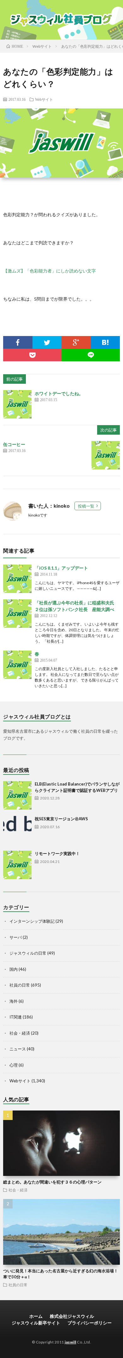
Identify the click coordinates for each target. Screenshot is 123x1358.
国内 (13, 969)
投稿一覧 (86, 506)
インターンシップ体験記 (32, 921)
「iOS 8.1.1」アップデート (61, 568)
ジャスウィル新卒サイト (36, 1322)
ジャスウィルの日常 (27, 953)
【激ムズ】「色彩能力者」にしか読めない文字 (49, 270)
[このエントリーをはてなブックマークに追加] (105, 342)
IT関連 (15, 1016)
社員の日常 (19, 985)
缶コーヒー (14, 444)
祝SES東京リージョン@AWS (61, 818)
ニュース (17, 1048)
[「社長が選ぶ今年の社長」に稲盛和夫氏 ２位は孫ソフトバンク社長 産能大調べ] (17, 613)
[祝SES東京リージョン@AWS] (17, 830)
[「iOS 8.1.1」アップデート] (17, 579)
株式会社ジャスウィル (72, 1316)
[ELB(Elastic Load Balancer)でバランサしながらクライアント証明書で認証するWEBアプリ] (17, 795)
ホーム (36, 1316)
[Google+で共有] (76, 342)
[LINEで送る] (91, 355)
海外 (13, 1001)
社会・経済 (19, 1033)
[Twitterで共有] (47, 342)
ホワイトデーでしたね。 (59, 393)
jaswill (70, 1342)
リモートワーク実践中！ (57, 853)
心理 (13, 1064)
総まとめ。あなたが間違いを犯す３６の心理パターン (52, 1181)
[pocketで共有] (32, 355)
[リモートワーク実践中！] (17, 865)
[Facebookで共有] (17, 342)
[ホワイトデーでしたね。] (17, 404)
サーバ (15, 937)
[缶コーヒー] (105, 455)
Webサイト (44, 99)
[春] (17, 665)
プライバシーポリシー (89, 1322)
